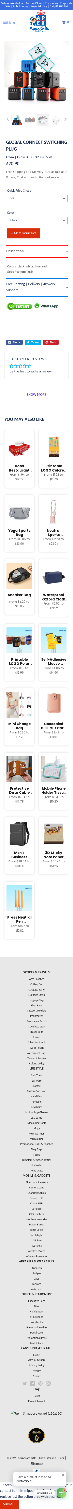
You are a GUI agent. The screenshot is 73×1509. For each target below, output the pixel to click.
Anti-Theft (36, 1075)
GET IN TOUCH (36, 1360)
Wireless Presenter (36, 1256)
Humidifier (37, 1101)
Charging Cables (37, 1193)
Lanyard (36, 1284)
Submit (9, 1504)
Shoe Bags (36, 1005)
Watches (37, 1245)
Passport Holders (36, 1010)
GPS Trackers (36, 1214)
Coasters (36, 1086)
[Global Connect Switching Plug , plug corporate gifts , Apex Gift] (17, 120)
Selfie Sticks (36, 1230)
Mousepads (36, 1317)
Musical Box (36, 1139)
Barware (37, 1080)
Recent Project (36, 1401)
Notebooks (36, 1322)
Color (10, 213)
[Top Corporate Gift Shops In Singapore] (36, 1413)
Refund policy (36, 1063)
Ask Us (36, 1355)
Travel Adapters (36, 1026)
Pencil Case (36, 1332)
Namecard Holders (36, 1327)
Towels (36, 1037)
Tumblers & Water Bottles (36, 1160)
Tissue (36, 1154)
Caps (36, 1278)
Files (36, 1306)
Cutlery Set (36, 984)
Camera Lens (36, 1187)
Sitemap (37, 1464)
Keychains (36, 1107)
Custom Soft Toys (36, 1091)
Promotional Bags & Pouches (36, 1144)
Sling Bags (36, 1149)
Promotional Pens (36, 1338)
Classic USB (36, 1203)
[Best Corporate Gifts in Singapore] (36, 1448)
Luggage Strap (36, 995)
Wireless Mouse (36, 1251)
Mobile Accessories (36, 1219)
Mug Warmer (36, 1133)
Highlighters (36, 1311)
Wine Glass (36, 1170)
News (36, 1396)
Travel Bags (36, 1032)
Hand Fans (36, 1096)
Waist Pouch (37, 1048)
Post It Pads (36, 1343)
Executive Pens (36, 1301)
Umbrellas (36, 1165)
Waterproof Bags (36, 1053)
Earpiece (37, 1209)
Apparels (37, 1268)
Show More (36, 395)
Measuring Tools (36, 1123)
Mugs (36, 1128)
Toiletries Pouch (36, 1042)
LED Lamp (36, 1117)
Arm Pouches (36, 979)
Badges (36, 1273)
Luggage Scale (36, 989)
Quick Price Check (19, 190)
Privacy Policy (36, 1365)
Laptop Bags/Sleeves (36, 1112)
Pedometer (36, 1016)
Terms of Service (36, 1058)
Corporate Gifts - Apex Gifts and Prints (41, 1458)
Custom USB (36, 1198)
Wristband (36, 1289)
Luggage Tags (36, 1000)
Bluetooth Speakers (37, 1182)
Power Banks (36, 1224)
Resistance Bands (36, 1021)
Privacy (36, 1371)
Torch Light (36, 1235)
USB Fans (36, 1240)
